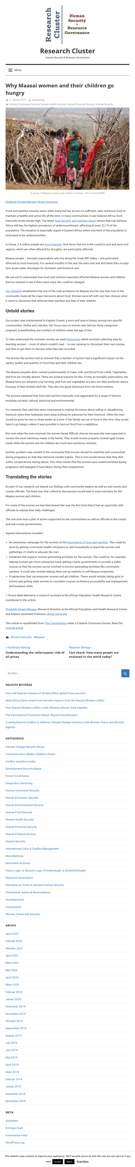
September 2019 (16, 1028)
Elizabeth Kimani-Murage (21, 202)
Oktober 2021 (14, 948)
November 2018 (16, 1101)
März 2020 (12, 984)
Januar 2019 (13, 1086)
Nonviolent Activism (18, 863)
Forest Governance (17, 776)
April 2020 (12, 977)
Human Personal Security (81, 104)
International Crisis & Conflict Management (32, 848)
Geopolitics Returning (19, 783)
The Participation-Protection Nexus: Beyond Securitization (42, 715)
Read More (83, 1161)
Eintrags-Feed (14, 1128)
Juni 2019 (12, 1050)
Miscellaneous (15, 856)
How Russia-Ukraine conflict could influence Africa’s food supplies (46, 707)
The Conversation (56, 623)
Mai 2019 (11, 1057)
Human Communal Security (25, 104)
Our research (14, 291)
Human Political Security (21, 834)
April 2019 (12, 1064)
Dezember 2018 (16, 1093)
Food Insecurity (22, 637)
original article (14, 628)
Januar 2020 (13, 999)
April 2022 (12, 933)
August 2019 (14, 1035)
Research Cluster (67, 50)
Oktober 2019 (14, 1021)
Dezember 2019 (16, 1006)
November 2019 (16, 1013)
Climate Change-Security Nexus (25, 746)
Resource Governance (19, 877)
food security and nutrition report (75, 220)
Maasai (39, 637)
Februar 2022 (14, 941)
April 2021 (12, 955)
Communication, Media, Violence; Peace (30, 754)
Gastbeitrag (38, 99)
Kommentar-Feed (16, 1135)
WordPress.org (15, 1142)
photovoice (74, 339)
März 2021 (12, 962)
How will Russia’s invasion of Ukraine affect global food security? (46, 693)
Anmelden (12, 1120)
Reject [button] (69, 1161)
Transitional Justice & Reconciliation (28, 892)
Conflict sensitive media (20, 761)
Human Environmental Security (25, 805)
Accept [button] (57, 1161)
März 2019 (12, 1072)
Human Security (104, 104)
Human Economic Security (22, 797)
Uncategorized (15, 899)
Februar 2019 (14, 1079)
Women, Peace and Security (23, 914)
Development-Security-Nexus (23, 768)
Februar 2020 (14, 992)
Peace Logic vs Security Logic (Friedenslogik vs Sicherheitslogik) (46, 870)
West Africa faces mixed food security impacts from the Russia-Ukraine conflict (55, 700)
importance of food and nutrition (87, 542)
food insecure (53, 244)
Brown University (48, 202)
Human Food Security (19, 812)
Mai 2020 (11, 970)
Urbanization (13, 907)
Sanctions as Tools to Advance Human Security (35, 885)
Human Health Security (53, 104)
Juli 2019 (11, 1042)
